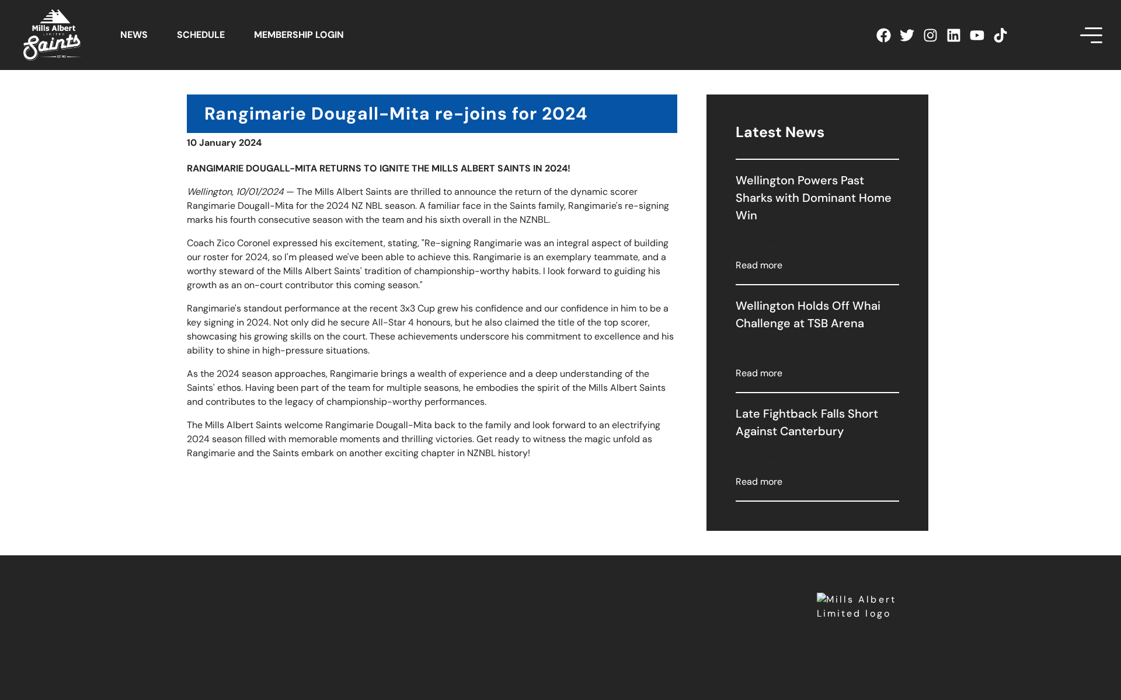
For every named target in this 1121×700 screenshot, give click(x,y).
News (134, 35)
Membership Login (299, 35)
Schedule (201, 35)
